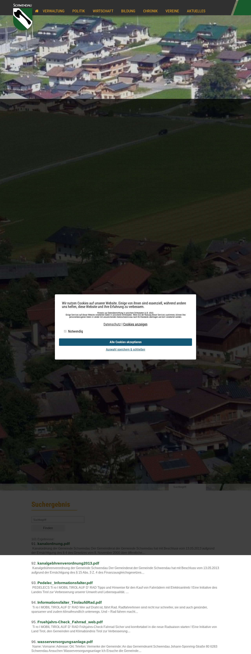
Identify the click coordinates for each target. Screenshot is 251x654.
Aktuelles (196, 11)
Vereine (172, 11)
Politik (78, 11)
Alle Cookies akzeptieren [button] (126, 342)
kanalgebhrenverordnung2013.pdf (68, 563)
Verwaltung (54, 11)
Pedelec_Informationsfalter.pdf (65, 583)
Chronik (150, 11)
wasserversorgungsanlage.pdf (65, 642)
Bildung (128, 11)
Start (37, 7)
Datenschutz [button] (112, 324)
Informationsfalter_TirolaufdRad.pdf (69, 602)
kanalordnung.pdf (53, 544)
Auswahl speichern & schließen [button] (125, 349)
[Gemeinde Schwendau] (24, 32)
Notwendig (75, 331)
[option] (125, 245)
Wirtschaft (103, 11)
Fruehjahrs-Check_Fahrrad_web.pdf (70, 622)
